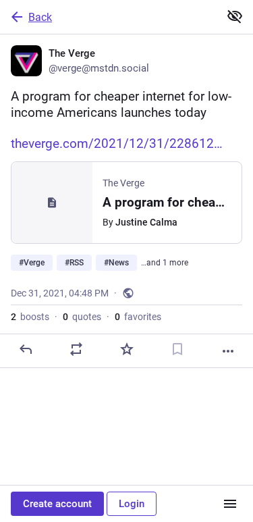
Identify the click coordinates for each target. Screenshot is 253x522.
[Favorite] (127, 349)
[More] (228, 351)
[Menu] (230, 504)
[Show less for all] (235, 16)
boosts (30, 316)
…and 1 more (164, 262)
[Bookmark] (177, 349)
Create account (57, 504)
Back (40, 17)
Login (131, 504)
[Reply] (26, 349)
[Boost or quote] (76, 349)
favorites (138, 316)
